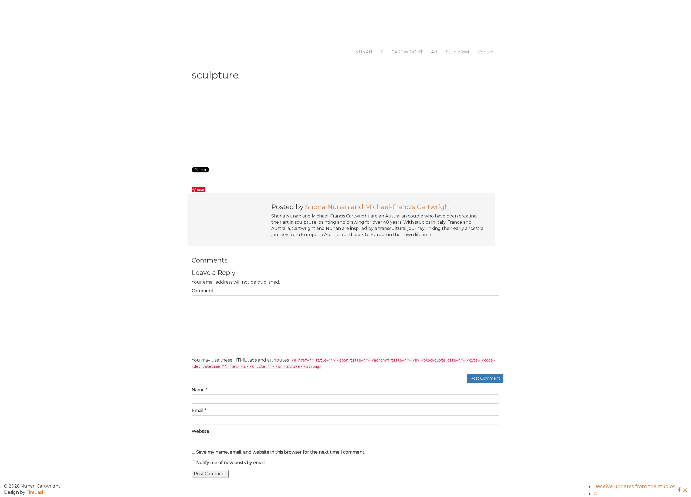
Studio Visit (458, 52)
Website (200, 431)
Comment (203, 290)
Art (434, 52)
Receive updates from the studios (634, 486)
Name (198, 389)
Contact (486, 52)
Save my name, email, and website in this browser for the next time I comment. (280, 452)
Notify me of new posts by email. (231, 462)
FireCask (35, 492)
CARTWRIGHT (407, 52)
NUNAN (363, 52)
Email (198, 410)
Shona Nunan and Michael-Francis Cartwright (378, 207)
